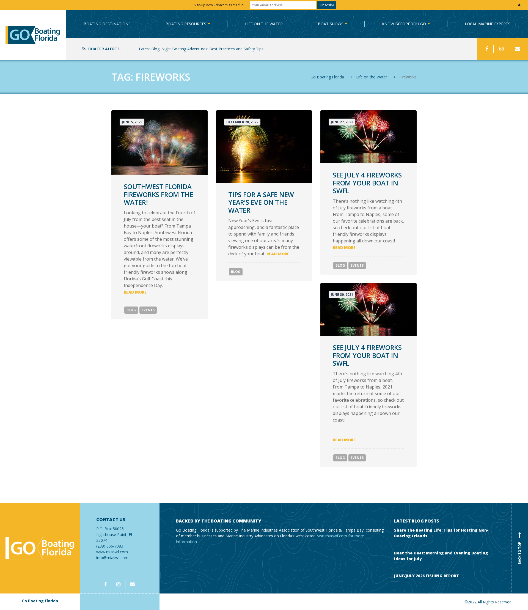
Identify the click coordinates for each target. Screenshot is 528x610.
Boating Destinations (107, 23)
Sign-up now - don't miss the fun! (219, 5)
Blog (131, 310)
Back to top (519, 549)
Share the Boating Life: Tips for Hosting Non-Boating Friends (441, 532)
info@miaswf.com (112, 557)
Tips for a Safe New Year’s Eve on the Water (261, 202)
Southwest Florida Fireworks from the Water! (158, 194)
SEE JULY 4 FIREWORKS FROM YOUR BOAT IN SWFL (367, 182)
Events (148, 310)
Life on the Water (264, 23)
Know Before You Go (404, 23)
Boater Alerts (104, 48)
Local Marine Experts (487, 23)
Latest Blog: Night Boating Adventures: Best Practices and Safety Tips (201, 48)
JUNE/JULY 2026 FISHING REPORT (426, 575)
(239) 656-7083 (114, 533)
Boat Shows (330, 23)
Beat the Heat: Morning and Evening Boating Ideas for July (441, 555)
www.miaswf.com (112, 551)
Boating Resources (186, 23)
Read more (135, 292)
